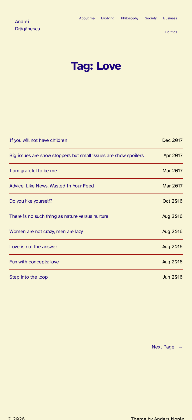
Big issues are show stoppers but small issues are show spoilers (76, 155)
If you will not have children (38, 140)
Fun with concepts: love (34, 262)
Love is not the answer (33, 246)
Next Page (167, 347)
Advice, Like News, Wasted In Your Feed (51, 186)
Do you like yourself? (30, 201)
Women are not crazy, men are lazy (46, 231)
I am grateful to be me (33, 170)
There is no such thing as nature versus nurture (58, 216)
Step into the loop (28, 277)
